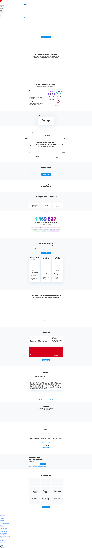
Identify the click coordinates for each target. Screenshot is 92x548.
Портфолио (35, 17)
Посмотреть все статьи (46, 445)
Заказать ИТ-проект (46, 36)
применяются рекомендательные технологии (14, 544)
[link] (1, 11)
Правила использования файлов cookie (35, 3)
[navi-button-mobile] (0, 16)
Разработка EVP (40, 17)
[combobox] (1, 546)
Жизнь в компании (57, 17)
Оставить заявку (46, 447)
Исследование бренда (46, 17)
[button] (0, 13)
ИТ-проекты (48, 169)
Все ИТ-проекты (46, 360)
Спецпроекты (52, 17)
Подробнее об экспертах (46, 320)
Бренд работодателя (30, 17)
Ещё (67, 17)
